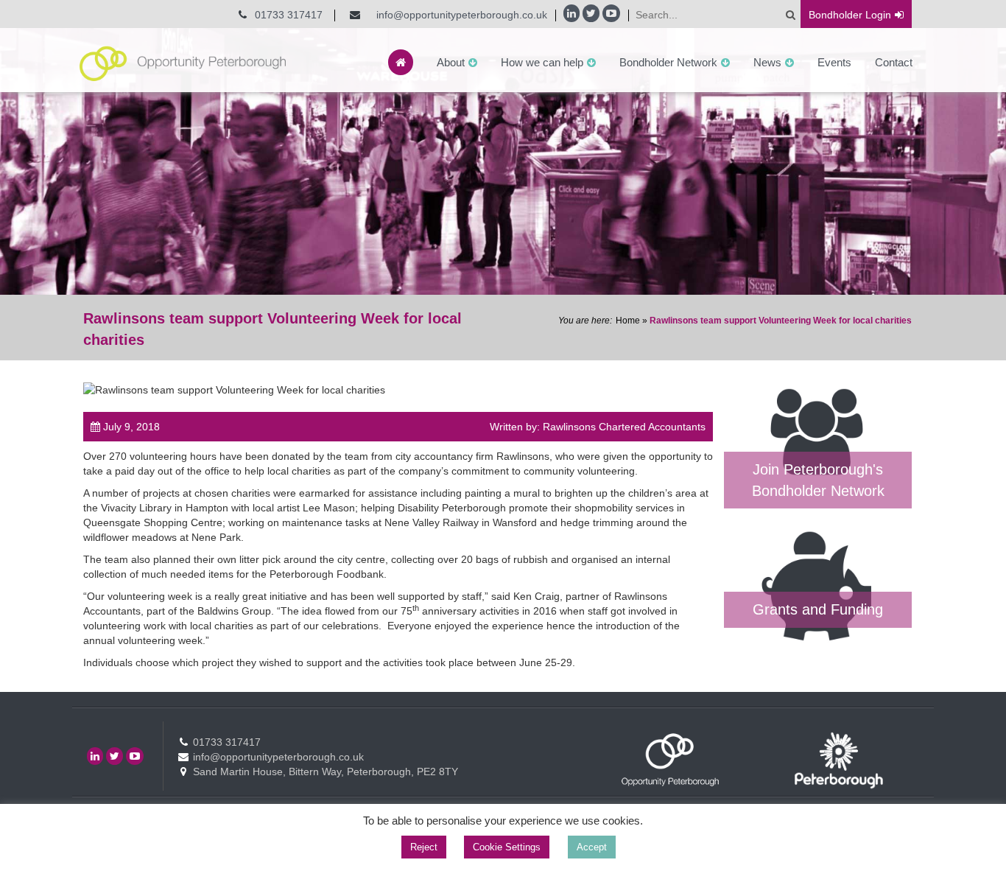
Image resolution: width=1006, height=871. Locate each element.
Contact (893, 62)
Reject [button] (423, 847)
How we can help (542, 62)
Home (628, 320)
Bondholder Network (668, 62)
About (451, 62)
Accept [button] (592, 847)
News (767, 62)
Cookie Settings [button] (507, 847)
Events (834, 62)
